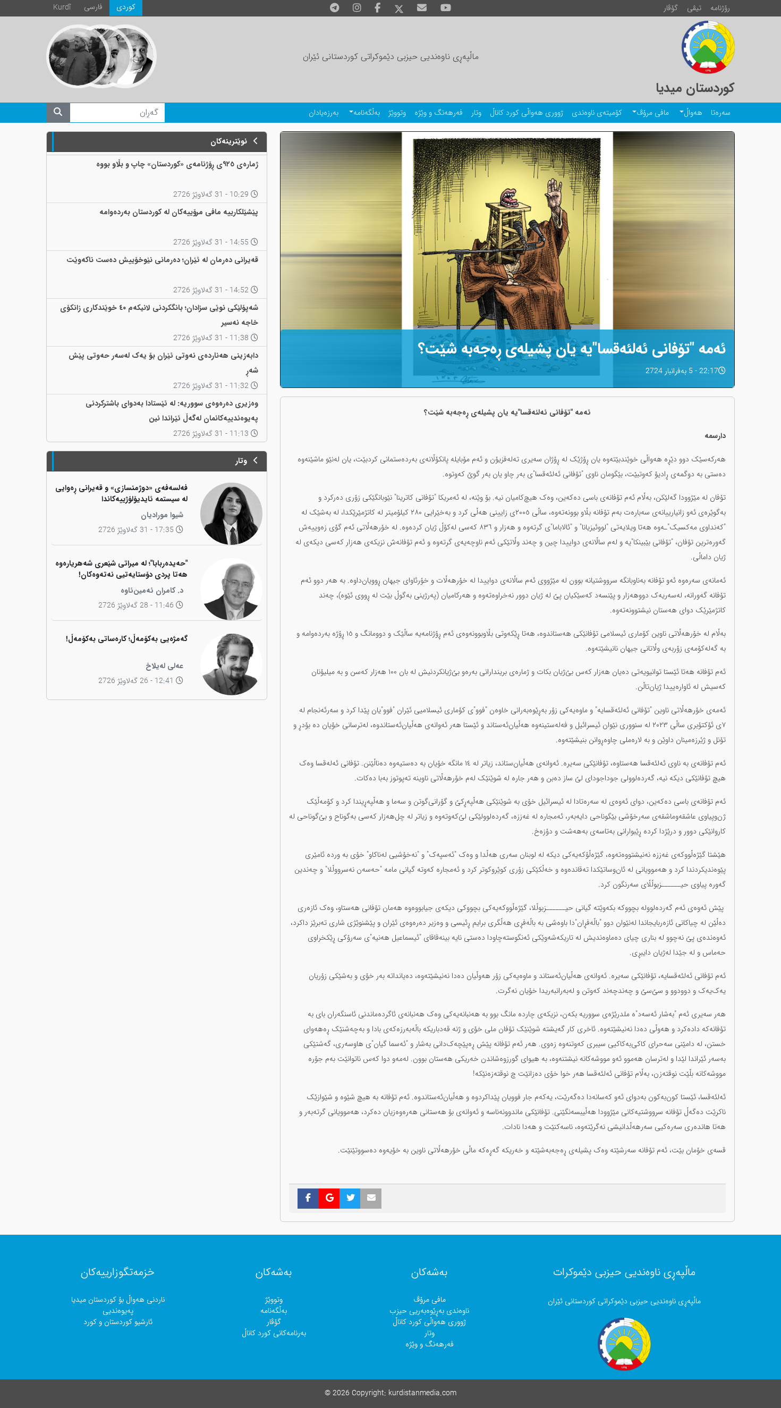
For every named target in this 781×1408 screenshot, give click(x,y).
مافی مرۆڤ (652, 112)
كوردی (125, 7)
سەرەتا (721, 112)
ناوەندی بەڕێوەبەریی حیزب (429, 1311)
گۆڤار (671, 8)
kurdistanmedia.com (422, 1393)
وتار (476, 112)
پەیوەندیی (118, 1311)
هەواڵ (693, 112)
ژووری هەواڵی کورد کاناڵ (526, 112)
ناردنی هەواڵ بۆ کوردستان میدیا (118, 1299)
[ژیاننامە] (78, 56)
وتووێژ (397, 112)
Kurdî (62, 7)
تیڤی (694, 8)
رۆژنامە (720, 8)
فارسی (93, 7)
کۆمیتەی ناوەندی (597, 112)
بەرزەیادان (323, 112)
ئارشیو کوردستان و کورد (117, 1322)
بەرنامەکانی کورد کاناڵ (274, 1333)
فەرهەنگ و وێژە (438, 112)
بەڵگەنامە (366, 112)
